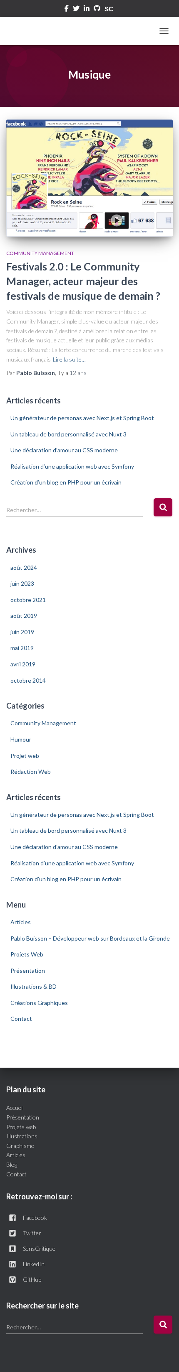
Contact (21, 1018)
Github (97, 9)
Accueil (15, 1107)
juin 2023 (22, 583)
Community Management (40, 253)
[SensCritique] (109, 9)
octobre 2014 (28, 680)
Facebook (67, 9)
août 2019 (23, 615)
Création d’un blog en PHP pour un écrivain (66, 482)
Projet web (24, 755)
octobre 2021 (28, 599)
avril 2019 (22, 664)
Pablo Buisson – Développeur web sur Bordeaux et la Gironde (90, 938)
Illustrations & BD (33, 986)
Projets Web (26, 954)
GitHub (32, 1279)
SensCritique (39, 1248)
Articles (20, 922)
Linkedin (87, 9)
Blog (11, 1164)
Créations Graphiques (39, 1002)
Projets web (21, 1126)
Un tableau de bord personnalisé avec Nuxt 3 (68, 434)
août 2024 (23, 567)
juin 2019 (22, 631)
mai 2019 (22, 647)
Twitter (76, 9)
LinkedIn (34, 1263)
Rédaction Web (30, 771)
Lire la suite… (69, 359)
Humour (20, 739)
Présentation (27, 970)
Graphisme (20, 1145)
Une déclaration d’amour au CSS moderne (64, 450)
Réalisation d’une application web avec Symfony (72, 466)
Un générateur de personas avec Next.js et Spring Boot (82, 417)
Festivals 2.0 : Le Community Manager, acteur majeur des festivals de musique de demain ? (83, 281)
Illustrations (21, 1136)
